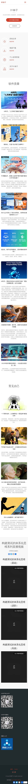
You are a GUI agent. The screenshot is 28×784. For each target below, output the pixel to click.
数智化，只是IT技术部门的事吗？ (14, 144)
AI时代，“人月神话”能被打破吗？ (14, 111)
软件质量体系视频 (14, 20)
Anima (13, 780)
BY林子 (3, 2)
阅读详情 (12, 41)
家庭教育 (14, 26)
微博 (11, 769)
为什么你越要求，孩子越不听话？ (14, 517)
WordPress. (18, 780)
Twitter (16, 769)
